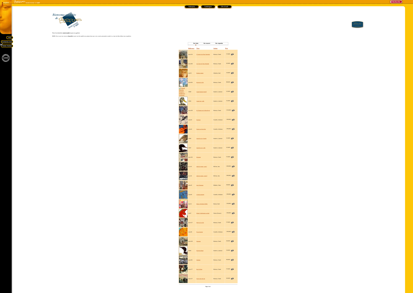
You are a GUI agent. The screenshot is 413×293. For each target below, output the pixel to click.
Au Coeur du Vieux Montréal (202, 63)
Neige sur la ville (200, 222)
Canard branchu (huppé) (201, 91)
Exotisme (198, 119)
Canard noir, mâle (200, 101)
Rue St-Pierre (199, 269)
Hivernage (198, 157)
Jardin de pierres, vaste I (201, 166)
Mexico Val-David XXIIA (201, 203)
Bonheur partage (199, 73)
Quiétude (198, 260)
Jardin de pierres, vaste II (201, 175)
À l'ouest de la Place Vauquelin (203, 54)
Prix (226, 48)
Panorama (198, 241)
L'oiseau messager (200, 194)
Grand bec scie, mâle (200, 147)
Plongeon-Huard (199, 250)
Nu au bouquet (199, 232)
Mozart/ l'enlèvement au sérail (202, 213)
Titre (198, 48)
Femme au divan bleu (201, 129)
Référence (191, 48)
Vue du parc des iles (200, 278)
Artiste (215, 48)
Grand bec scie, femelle (201, 138)
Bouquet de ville (200, 82)
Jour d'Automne (199, 185)
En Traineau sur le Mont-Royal (203, 110)
